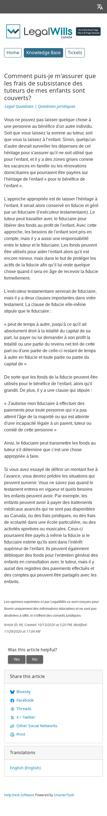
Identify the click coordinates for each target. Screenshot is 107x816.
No (34, 659)
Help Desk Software (19, 795)
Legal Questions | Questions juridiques (40, 106)
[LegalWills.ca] (53, 31)
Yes (17, 659)
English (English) (25, 768)
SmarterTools (64, 795)
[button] (99, 6)
